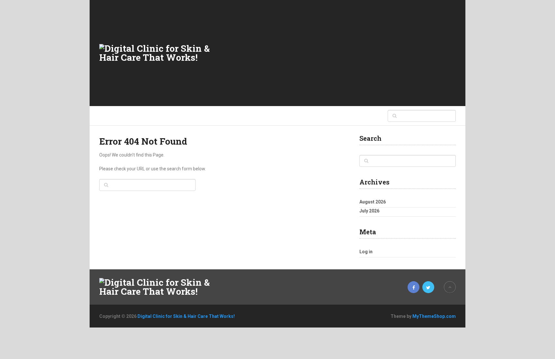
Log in (366, 251)
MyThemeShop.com (434, 316)
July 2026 (369, 210)
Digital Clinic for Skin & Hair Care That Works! (186, 316)
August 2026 (372, 201)
